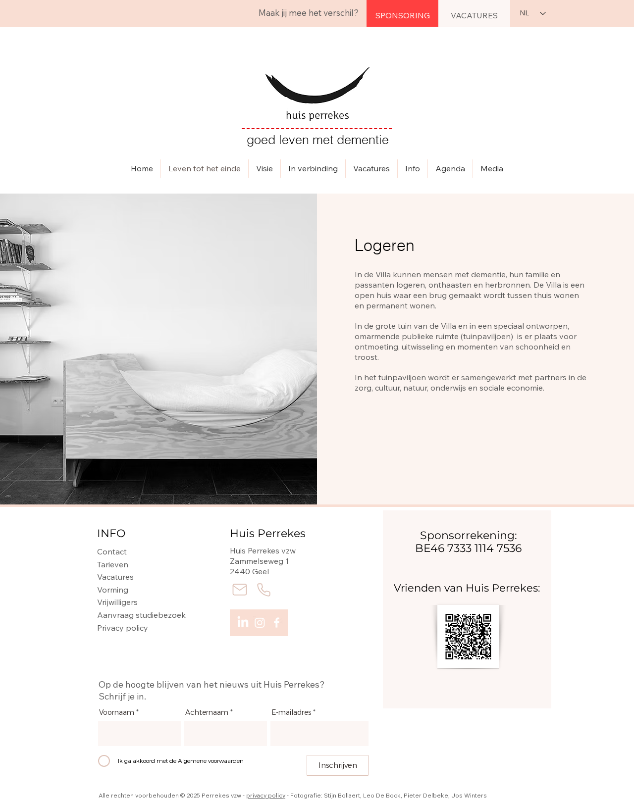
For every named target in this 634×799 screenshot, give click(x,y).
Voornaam (116, 712)
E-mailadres (291, 712)
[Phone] (263, 589)
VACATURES (474, 15)
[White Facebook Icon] (276, 622)
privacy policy (265, 795)
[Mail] (240, 589)
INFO (111, 533)
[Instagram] (259, 622)
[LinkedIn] (243, 622)
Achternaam (206, 712)
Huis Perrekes (268, 533)
